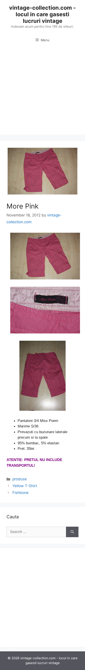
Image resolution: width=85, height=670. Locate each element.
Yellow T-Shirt (24, 486)
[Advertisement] (42, 92)
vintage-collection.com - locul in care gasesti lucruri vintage (42, 14)
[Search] (72, 532)
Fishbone (20, 492)
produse (19, 479)
